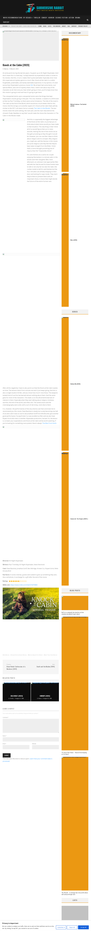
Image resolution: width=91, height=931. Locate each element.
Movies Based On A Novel (36, 655)
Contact (74, 26)
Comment (6, 717)
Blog (44, 26)
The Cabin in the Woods (42, 108)
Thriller (37, 18)
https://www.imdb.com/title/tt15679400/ (24, 585)
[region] (45, 926)
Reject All (72, 927)
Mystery (6, 69)
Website (34, 743)
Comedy (44, 18)
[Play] (31, 603)
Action (71, 18)
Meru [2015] (73, 240)
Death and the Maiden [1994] (46, 666)
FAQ (69, 26)
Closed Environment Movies (19, 655)
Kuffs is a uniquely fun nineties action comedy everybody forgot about (73, 613)
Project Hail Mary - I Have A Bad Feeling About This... (26, 26)
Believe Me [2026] (75, 384)
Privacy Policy (82, 26)
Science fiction (61, 18)
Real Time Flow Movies (50, 655)
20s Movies (6, 655)
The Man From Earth (49, 423)
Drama (77, 18)
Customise (60, 927)
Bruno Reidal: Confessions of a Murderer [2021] (16, 667)
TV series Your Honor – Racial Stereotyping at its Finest (74, 753)
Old (31, 85)
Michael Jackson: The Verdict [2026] (78, 105)
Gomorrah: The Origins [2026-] (79, 519)
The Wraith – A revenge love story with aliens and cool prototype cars (75, 893)
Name (5, 736)
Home (40, 26)
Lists (49, 26)
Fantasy (6, 22)
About (64, 26)
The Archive (56, 26)
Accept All (83, 927)
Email (4, 743)
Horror (51, 18)
